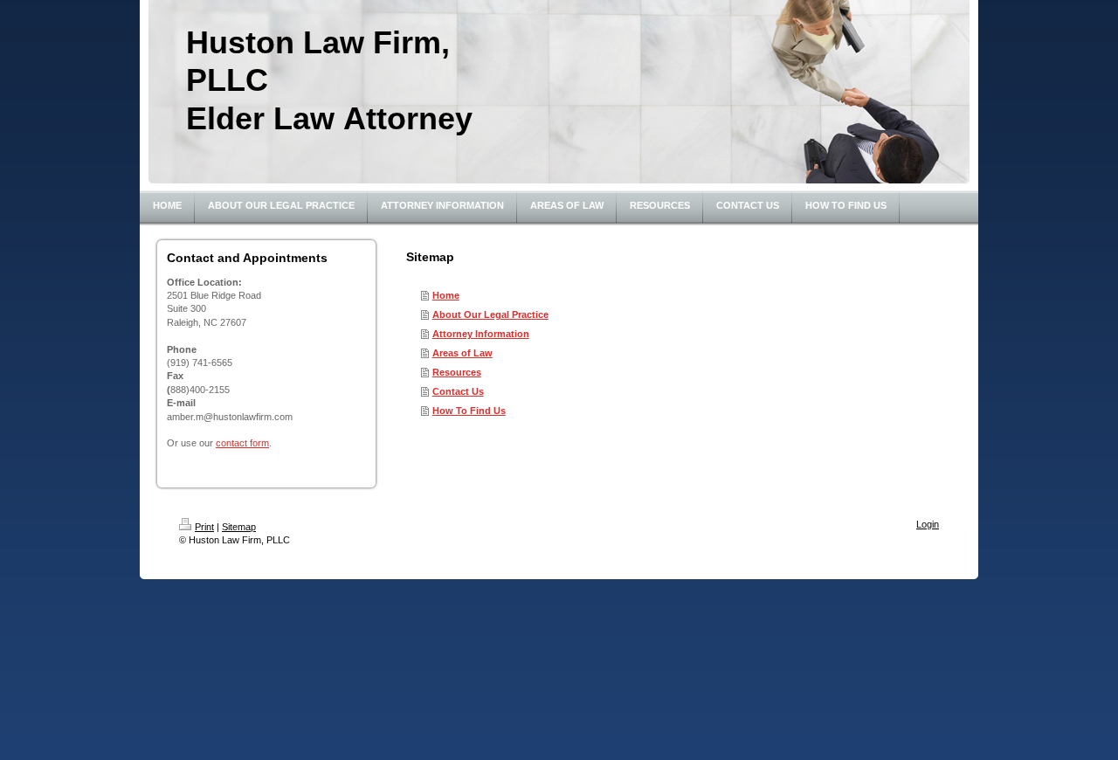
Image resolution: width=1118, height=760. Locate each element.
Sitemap (239, 527)
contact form (242, 443)
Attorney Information (480, 333)
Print (204, 527)
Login (927, 524)
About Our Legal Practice (490, 314)
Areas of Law (462, 353)
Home (445, 295)
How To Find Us (469, 410)
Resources (456, 372)
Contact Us (458, 391)
